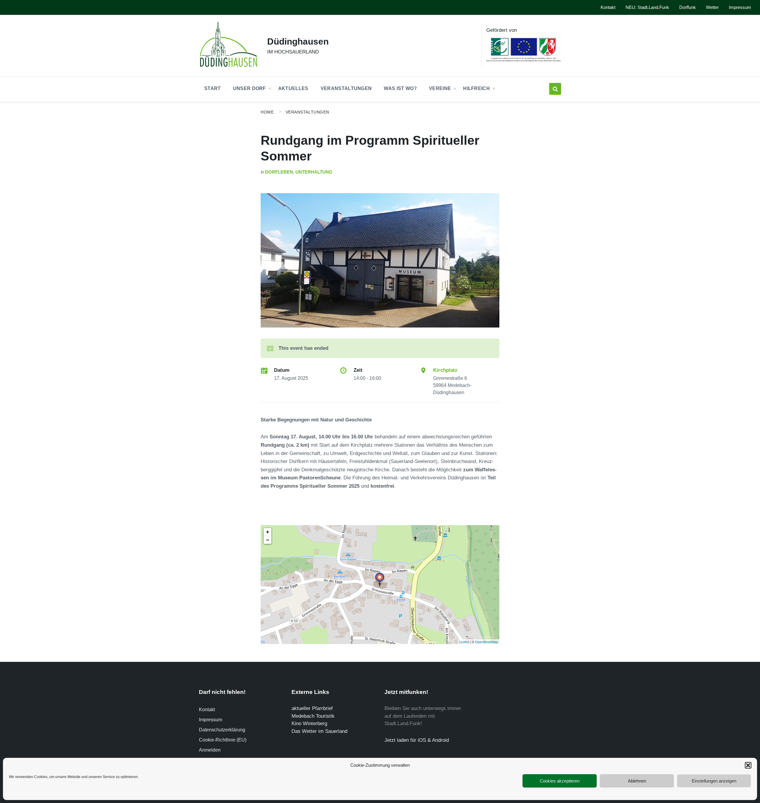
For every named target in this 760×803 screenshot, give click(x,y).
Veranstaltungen (307, 112)
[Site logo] (228, 68)
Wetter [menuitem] (712, 7)
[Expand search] (555, 89)
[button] (748, 765)
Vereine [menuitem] (440, 88)
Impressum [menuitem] (740, 7)
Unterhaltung (313, 172)
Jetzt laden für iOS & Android (416, 740)
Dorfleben (279, 172)
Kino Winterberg (309, 723)
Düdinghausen (298, 41)
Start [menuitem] (212, 88)
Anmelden (210, 749)
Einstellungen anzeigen (714, 780)
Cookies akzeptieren (560, 780)
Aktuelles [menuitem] (293, 88)
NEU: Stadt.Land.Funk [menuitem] (647, 7)
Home (267, 112)
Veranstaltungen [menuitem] (346, 88)
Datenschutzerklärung (222, 729)
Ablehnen (637, 780)
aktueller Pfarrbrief (312, 708)
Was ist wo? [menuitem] (400, 88)
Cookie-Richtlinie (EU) (222, 739)
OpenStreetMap (486, 641)
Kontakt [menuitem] (608, 7)
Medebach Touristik (313, 716)
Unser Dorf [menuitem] (249, 88)
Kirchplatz (445, 370)
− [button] (267, 540)
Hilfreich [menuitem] (476, 88)
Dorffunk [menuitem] (687, 7)
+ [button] (267, 532)
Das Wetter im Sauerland (319, 731)
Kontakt (207, 709)
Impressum (210, 719)
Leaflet (464, 641)
